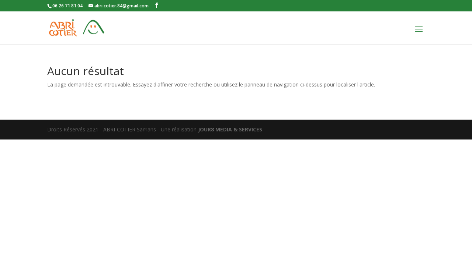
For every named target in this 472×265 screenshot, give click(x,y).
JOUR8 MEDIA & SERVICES (230, 129)
